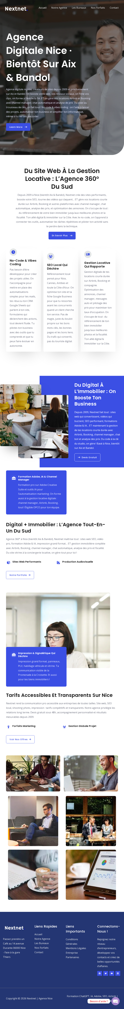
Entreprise (72, 952)
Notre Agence (59, 7)
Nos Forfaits (98, 7)
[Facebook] (99, 973)
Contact (114, 7)
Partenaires (72, 957)
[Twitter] (105, 973)
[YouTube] (111, 973)
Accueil (42, 7)
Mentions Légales (76, 948)
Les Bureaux (79, 7)
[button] (20, 575)
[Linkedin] (117, 973)
